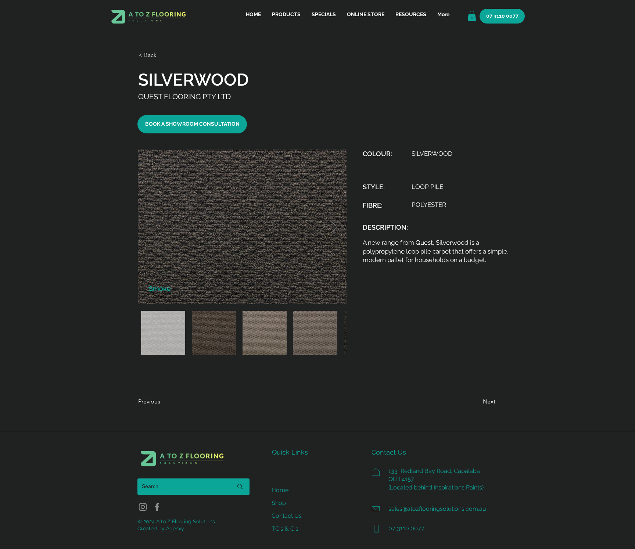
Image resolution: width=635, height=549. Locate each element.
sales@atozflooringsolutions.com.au (437, 508)
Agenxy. (175, 528)
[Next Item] (334, 227)
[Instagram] (142, 507)
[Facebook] (157, 507)
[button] (411, 14)
